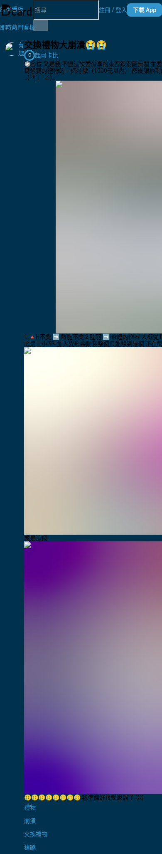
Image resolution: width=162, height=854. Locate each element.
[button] (113, 10)
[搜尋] (40, 25)
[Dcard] (16, 10)
